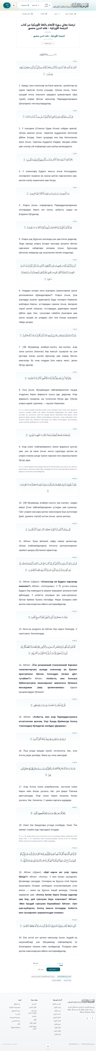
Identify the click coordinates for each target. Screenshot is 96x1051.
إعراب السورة (67, 980)
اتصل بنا (7, 5)
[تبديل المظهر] (14, 5)
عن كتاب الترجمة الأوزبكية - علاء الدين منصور (43, 976)
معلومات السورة (56, 980)
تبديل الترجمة (48, 43)
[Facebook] (92, 1018)
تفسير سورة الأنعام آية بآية (64, 976)
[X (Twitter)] (87, 1018)
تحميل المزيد (52, 969)
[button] (56, 14)
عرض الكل (41, 969)
